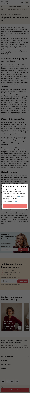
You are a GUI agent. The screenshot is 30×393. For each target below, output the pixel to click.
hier (19, 196)
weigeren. (16, 201)
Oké (15, 206)
